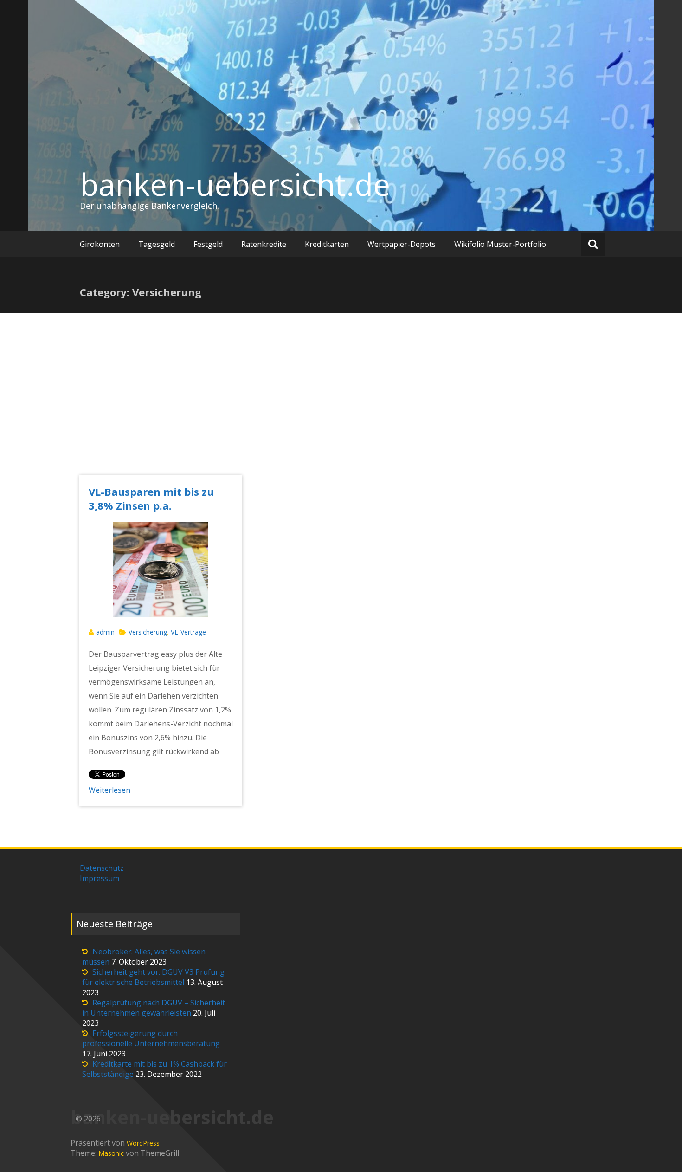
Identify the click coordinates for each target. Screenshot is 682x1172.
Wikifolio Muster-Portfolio (500, 244)
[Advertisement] (341, 406)
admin (105, 632)
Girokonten (100, 244)
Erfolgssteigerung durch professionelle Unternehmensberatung (151, 1038)
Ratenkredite (263, 244)
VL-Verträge (188, 632)
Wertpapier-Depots (401, 244)
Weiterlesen (109, 790)
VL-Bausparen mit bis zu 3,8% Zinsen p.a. (151, 498)
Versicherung (148, 632)
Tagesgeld (156, 244)
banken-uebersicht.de (235, 184)
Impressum (99, 878)
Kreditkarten (327, 244)
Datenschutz (102, 868)
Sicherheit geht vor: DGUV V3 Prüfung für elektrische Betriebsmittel (153, 977)
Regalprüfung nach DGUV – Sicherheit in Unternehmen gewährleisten (153, 1007)
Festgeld (208, 244)
